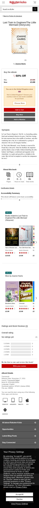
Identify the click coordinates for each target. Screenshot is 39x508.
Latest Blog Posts (9, 436)
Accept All (19, 494)
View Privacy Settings (19, 504)
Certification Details (7, 188)
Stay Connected (8, 442)
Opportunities (7, 429)
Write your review (19, 366)
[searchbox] (19, 9)
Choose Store (20, 103)
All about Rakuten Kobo (12, 422)
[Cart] (34, 2)
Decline (20, 499)
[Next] (36, 242)
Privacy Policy (21, 487)
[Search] (34, 9)
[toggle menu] (3, 2)
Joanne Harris (20, 64)
